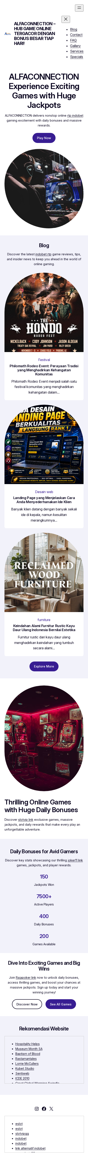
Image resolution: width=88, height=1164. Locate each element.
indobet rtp (43, 254)
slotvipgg (22, 1133)
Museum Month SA (29, 1049)
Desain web (44, 492)
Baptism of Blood (27, 1053)
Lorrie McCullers (27, 1063)
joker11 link (75, 860)
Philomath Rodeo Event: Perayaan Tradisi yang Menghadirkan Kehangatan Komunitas (44, 370)
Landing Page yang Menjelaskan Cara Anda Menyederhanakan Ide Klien (44, 500)
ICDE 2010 (22, 1078)
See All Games (61, 1004)
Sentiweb (22, 1073)
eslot (19, 1123)
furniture (44, 620)
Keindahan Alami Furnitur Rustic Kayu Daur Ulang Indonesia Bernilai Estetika (44, 628)
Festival (44, 360)
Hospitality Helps (27, 1044)
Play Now (44, 138)
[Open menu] (79, 8)
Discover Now (27, 1004)
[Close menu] (66, 19)
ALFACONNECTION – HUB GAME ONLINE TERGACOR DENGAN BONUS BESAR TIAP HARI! (35, 33)
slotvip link (25, 819)
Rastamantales (26, 1058)
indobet (20, 1138)
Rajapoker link (26, 977)
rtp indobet (75, 115)
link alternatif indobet (30, 1148)
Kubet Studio (24, 1068)
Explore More (44, 666)
